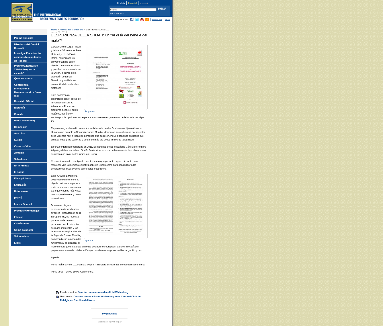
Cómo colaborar (23, 230)
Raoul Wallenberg (24, 120)
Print (167, 19)
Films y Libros (22, 178)
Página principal (23, 38)
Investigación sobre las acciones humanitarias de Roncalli (27, 57)
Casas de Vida (22, 146)
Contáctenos (21, 223)
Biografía (19, 107)
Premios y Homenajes (26, 210)
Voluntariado (21, 236)
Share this (157, 19)
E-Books (19, 172)
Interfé (18, 197)
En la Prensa (21, 165)
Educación (20, 185)
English (121, 3)
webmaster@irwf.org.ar (109, 321)
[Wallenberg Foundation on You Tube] (142, 20)
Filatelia (18, 217)
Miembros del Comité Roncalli (26, 46)
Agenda (89, 240)
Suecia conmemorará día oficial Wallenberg (103, 292)
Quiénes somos (23, 78)
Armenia (19, 152)
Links (17, 242)
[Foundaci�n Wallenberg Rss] (147, 20)
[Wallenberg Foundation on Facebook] (131, 20)
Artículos (19, 133)
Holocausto (21, 191)
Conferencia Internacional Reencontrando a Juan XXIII (27, 90)
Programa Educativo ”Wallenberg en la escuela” (26, 69)
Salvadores (20, 159)
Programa (90, 111)
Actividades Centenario (71, 29)
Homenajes (20, 127)
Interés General (23, 204)
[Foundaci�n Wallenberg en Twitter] (137, 20)
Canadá (18, 114)
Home (54, 29)
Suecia (18, 139)
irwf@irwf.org (109, 313)
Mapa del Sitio (117, 13)
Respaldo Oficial (23, 101)
